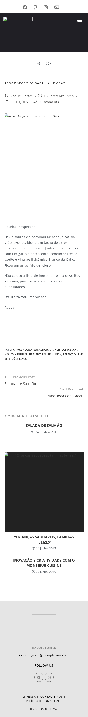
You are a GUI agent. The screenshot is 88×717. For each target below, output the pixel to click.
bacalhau (40, 349)
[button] (80, 21)
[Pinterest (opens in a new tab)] (39, 7)
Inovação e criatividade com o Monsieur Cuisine (44, 563)
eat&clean (69, 349)
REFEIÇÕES (19, 102)
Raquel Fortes (21, 96)
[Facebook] (38, 677)
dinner (54, 349)
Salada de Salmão (44, 425)
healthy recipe (40, 354)
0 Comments (49, 102)
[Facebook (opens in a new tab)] (28, 7)
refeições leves (16, 358)
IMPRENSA (28, 696)
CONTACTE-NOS (51, 696)
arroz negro (22, 349)
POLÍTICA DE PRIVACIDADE (44, 701)
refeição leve (73, 354)
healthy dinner (16, 354)
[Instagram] (49, 677)
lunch (57, 354)
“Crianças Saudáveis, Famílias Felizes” (44, 539)
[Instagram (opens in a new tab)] (49, 7)
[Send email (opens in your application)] (60, 7)
